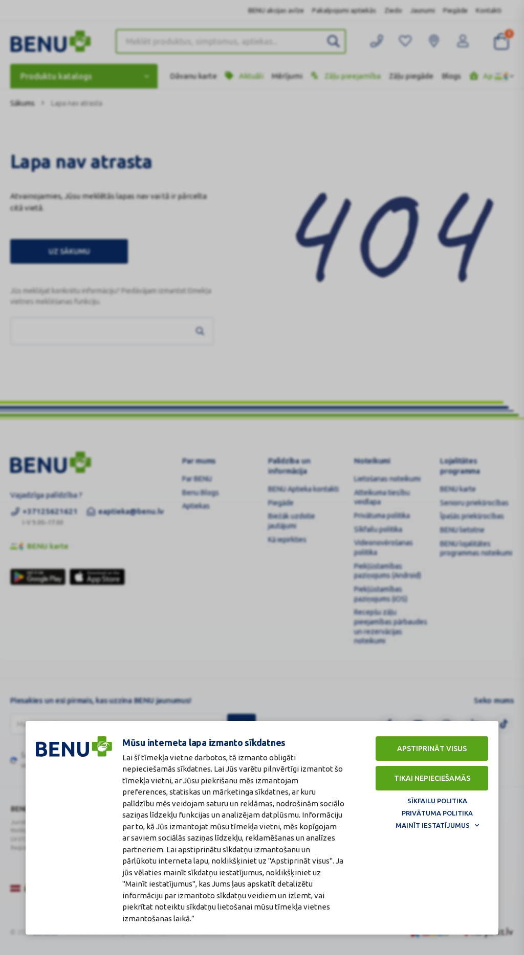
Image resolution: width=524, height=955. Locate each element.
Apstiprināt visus (432, 748)
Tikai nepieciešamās (432, 778)
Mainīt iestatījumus (433, 825)
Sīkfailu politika (437, 800)
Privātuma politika (437, 813)
